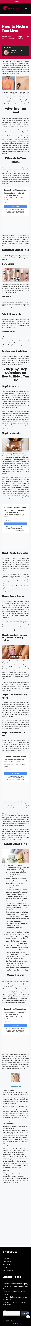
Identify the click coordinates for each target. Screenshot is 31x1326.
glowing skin (12, 837)
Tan (28, 36)
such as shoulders (21, 629)
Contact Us (7, 1261)
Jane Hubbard (10, 38)
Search (5, 1310)
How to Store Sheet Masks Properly (15, 1284)
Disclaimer (6, 1264)
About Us (6, 1258)
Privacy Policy (8, 1270)
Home (5, 1267)
